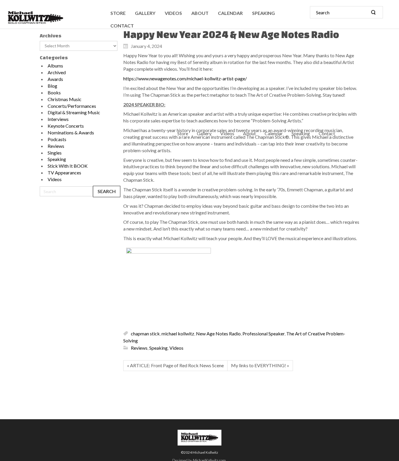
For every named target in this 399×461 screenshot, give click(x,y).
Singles (55, 152)
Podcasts (57, 139)
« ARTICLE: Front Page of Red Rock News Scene (175, 365)
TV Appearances (64, 172)
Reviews (56, 146)
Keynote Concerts (66, 126)
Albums (55, 65)
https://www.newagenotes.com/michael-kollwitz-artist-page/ (185, 78)
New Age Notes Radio (218, 333)
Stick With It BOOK (68, 166)
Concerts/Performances (72, 106)
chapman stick (145, 333)
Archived (57, 72)
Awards (55, 79)
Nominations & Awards (71, 132)
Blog (52, 86)
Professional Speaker (263, 333)
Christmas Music (64, 99)
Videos (55, 179)
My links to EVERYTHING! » (260, 365)
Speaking (57, 159)
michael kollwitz (178, 333)
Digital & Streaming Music (74, 112)
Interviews (58, 119)
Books (54, 92)
